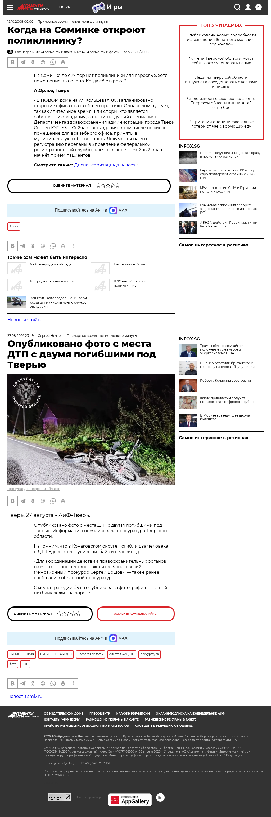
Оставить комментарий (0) (135, 613)
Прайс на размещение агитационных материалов (86, 725)
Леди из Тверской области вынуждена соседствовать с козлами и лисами (221, 82)
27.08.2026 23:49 (20, 336)
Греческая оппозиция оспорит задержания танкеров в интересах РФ (228, 208)
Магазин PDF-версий (133, 713)
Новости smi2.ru (25, 319)
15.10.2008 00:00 (20, 22)
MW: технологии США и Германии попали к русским (228, 189)
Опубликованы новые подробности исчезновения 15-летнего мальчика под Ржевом (221, 39)
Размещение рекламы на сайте (112, 719)
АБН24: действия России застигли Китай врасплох (228, 224)
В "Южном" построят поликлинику (131, 283)
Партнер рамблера (89, 797)
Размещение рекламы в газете (170, 719)
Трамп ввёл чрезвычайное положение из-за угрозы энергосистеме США (221, 349)
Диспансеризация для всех (104, 164)
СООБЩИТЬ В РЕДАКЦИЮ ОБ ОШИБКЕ (164, 725)
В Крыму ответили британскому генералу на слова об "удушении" (228, 365)
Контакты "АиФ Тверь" (62, 719)
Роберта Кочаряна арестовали (225, 380)
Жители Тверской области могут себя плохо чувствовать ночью (221, 60)
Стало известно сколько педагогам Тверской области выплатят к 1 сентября (221, 103)
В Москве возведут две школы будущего (225, 417)
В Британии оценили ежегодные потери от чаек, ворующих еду (221, 124)
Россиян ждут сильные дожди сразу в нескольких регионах (230, 154)
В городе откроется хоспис (52, 281)
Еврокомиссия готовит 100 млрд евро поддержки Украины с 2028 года (227, 174)
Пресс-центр (99, 713)
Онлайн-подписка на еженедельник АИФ (190, 713)
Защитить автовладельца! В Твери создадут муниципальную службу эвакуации (58, 302)
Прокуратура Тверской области (33, 489)
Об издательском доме (63, 713)
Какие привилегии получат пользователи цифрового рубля (227, 400)
